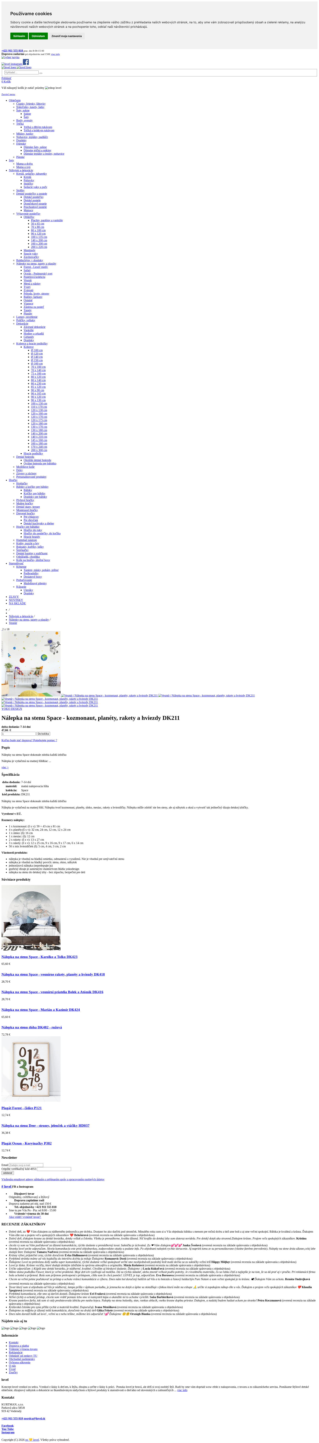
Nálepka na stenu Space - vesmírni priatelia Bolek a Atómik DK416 (52, 992)
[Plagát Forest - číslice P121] (31, 1100)
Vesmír (13, 623)
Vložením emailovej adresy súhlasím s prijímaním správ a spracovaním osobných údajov (52, 1179)
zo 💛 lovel (32, 1439)
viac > (5, 767)
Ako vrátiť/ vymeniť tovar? (25, 1217)
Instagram (7, 1432)
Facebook (7, 1425)
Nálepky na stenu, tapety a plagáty (29, 619)
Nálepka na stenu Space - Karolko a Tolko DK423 (39, 957)
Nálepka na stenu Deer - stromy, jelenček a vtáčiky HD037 (45, 1125)
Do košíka (43, 733)
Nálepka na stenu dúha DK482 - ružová (31, 1027)
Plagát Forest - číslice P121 (21, 1108)
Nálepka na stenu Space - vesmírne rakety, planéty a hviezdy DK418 (53, 974)
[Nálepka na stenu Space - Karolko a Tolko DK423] (31, 949)
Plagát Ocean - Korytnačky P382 (26, 1143)
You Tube (7, 1429)
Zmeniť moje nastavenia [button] (67, 36)
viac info (182, 1390)
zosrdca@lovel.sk (34, 1418)
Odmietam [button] (38, 36)
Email (4, 1165)
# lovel (6, 1186)
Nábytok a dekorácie (21, 616)
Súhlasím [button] (19, 36)
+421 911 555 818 (12, 1418)
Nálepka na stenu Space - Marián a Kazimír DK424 (40, 1010)
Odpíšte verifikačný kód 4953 (18, 1168)
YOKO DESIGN (11, 708)
